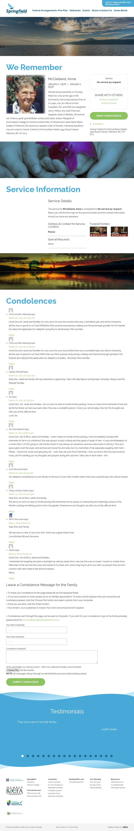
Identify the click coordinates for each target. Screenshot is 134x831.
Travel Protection (96, 788)
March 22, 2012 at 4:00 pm (21, 494)
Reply (11, 335)
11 (74, 756)
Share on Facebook (108, 99)
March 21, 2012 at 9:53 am (21, 473)
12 (80, 756)
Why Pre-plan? (95, 782)
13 (85, 756)
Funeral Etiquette (117, 785)
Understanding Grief (76, 782)
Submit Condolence (26, 682)
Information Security (118, 788)
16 (101, 756)
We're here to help (33, 793)
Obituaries (75, 10)
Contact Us (106, 10)
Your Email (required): (15, 637)
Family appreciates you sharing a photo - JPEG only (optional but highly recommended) (43, 667)
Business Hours (112, 4)
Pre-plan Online (95, 785)
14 (90, 756)
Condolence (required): (16, 649)
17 (106, 756)
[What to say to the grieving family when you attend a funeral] (119, 231)
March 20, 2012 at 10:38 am (22, 347)
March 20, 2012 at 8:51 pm (21, 400)
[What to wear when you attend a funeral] (98, 231)
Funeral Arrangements (44, 10)
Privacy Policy (73, 827)
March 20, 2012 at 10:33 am (22, 318)
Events (86, 10)
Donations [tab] (98, 124)
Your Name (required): (15, 625)
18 (111, 756)
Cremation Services (55, 790)
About (95, 10)
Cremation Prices (54, 793)
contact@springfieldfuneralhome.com (41, 620)
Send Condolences (108, 115)
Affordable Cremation (55, 788)
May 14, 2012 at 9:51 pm (20, 554)
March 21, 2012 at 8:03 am (21, 433)
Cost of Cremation (54, 782)
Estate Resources (117, 782)
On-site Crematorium (55, 785)
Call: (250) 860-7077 (34, 796)
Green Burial (120, 10)
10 (69, 756)
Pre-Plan (63, 10)
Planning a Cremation (55, 796)
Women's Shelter (33, 785)
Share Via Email (108, 103)
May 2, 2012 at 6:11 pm (19, 523)
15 (95, 756)
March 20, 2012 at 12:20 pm (22, 375)
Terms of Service (61, 827)
